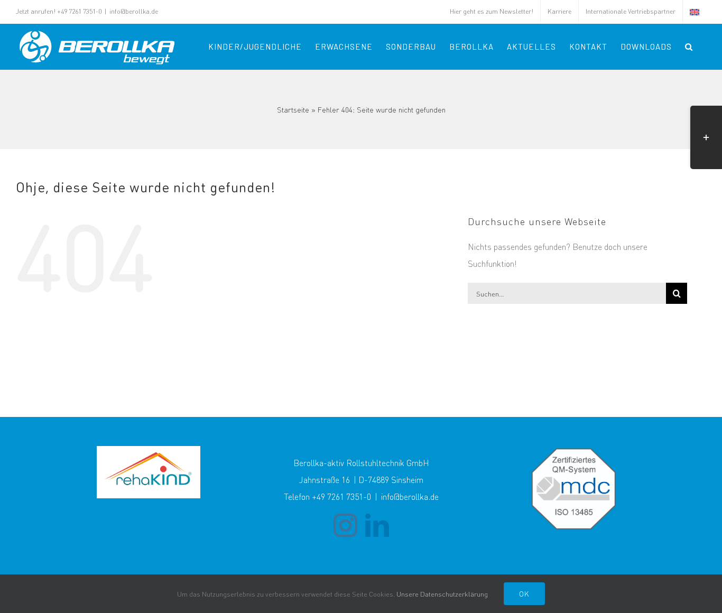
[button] (689, 46)
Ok (524, 593)
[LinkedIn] (377, 525)
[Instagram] (345, 525)
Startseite (293, 109)
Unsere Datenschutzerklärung (442, 593)
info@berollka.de (133, 11)
